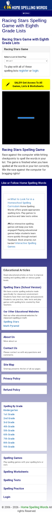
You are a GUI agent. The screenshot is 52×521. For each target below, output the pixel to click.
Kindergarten (10, 410)
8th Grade (9, 442)
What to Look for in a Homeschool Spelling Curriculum (21, 203)
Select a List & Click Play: (15, 57)
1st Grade (9, 414)
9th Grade (9, 446)
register (24, 70)
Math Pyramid (11, 325)
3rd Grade (8, 422)
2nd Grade (9, 418)
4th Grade (9, 426)
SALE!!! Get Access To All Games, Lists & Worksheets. (28, 84)
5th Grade (9, 430)
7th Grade (9, 438)
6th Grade (9, 434)
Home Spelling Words (34, 507)
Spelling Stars (11, 321)
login (35, 70)
